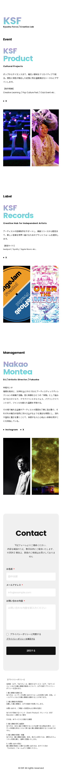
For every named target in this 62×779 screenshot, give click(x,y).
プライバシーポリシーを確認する (20, 639)
